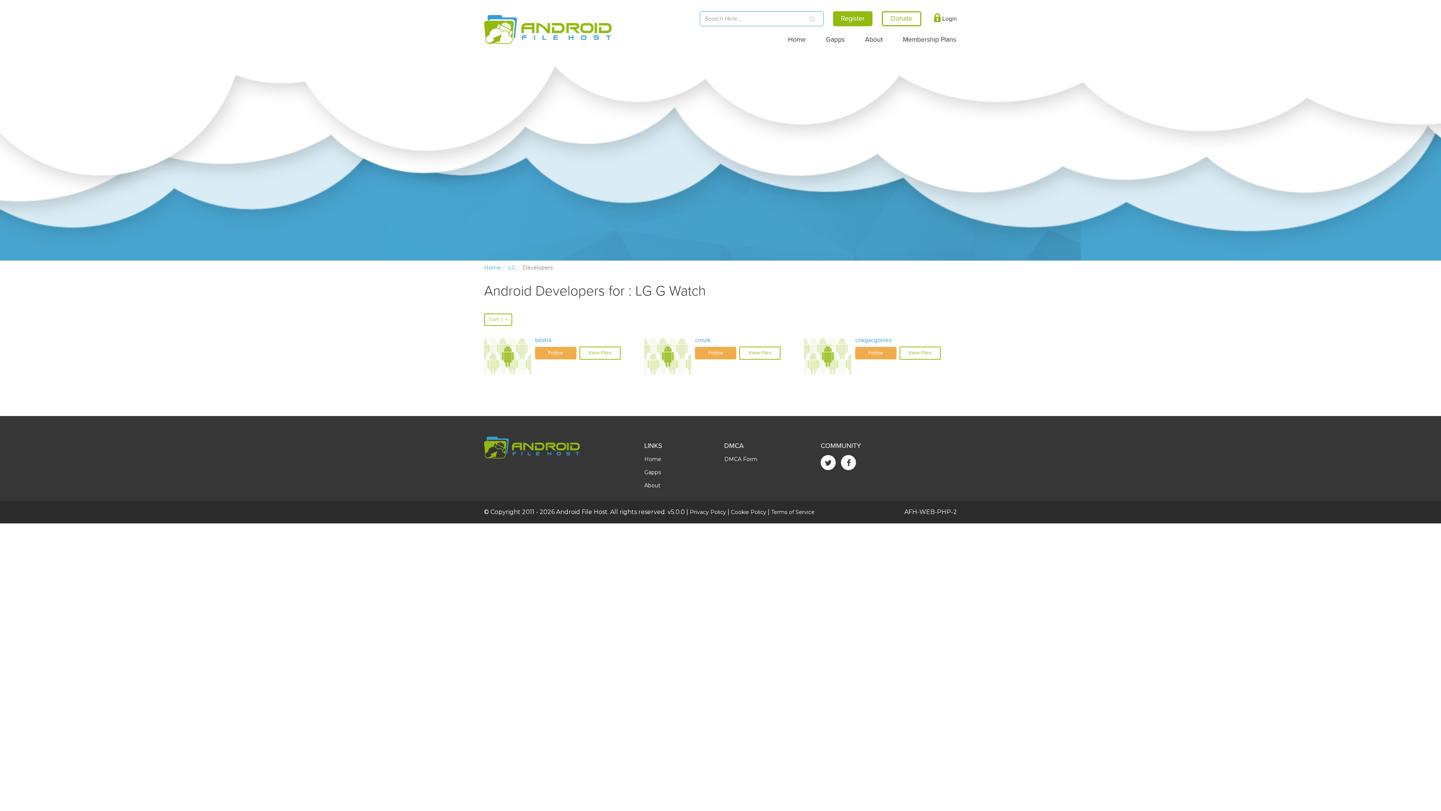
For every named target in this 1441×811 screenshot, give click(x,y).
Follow (555, 353)
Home (797, 40)
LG (512, 267)
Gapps (835, 40)
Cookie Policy (748, 512)
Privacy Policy (708, 512)
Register (853, 18)
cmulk (703, 340)
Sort (495, 319)
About (874, 40)
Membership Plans (929, 40)
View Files (599, 353)
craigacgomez (873, 340)
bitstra (543, 340)
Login (949, 19)
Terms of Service (793, 512)
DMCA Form (740, 459)
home (492, 267)
